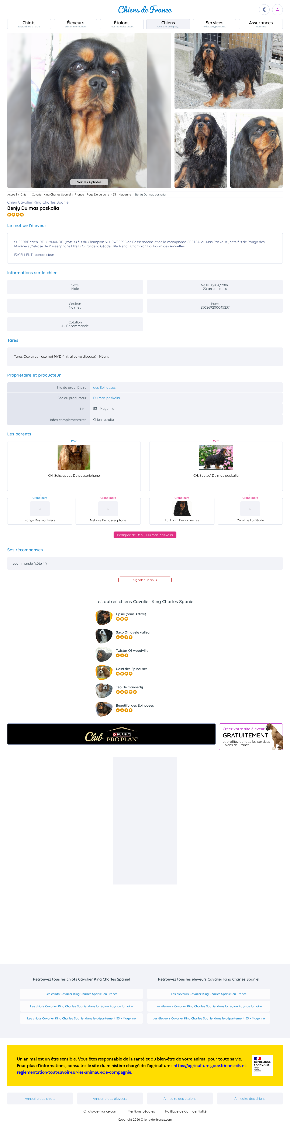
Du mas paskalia (106, 398)
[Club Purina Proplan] (111, 734)
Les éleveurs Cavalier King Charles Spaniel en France (208, 994)
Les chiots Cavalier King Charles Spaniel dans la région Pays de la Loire (81, 1006)
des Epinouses (104, 387)
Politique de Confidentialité (186, 1111)
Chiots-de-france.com (100, 1111)
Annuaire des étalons (179, 1098)
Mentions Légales (141, 1111)
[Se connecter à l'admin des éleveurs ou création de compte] (277, 10)
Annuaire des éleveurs (110, 1098)
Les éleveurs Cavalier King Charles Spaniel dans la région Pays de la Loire (209, 1006)
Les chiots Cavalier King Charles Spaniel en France (81, 994)
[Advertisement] (145, 820)
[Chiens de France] (145, 10)
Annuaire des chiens (249, 1098)
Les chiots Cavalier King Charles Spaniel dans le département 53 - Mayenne (81, 1018)
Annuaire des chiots (40, 1098)
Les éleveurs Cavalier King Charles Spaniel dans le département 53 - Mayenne (209, 1018)
